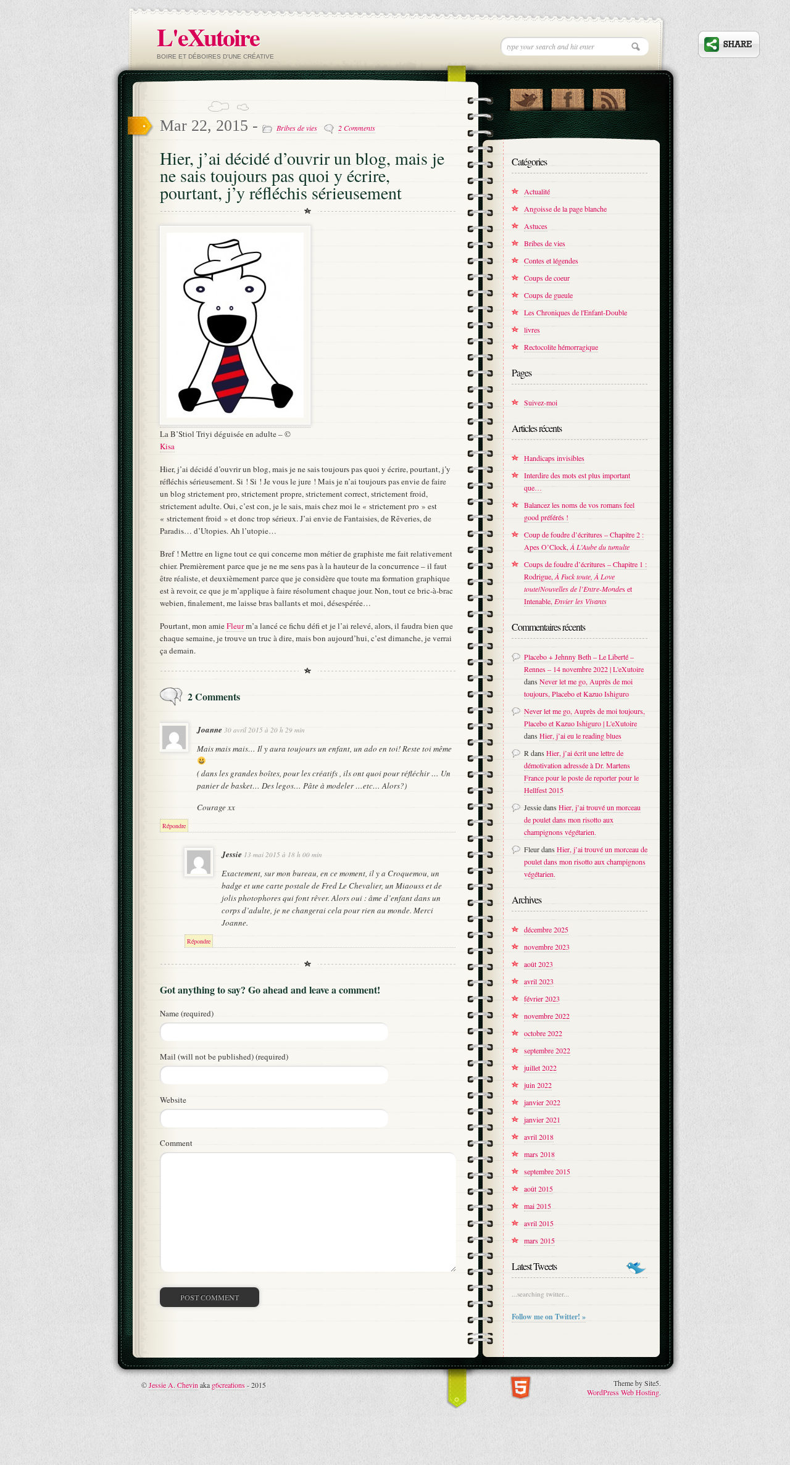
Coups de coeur (547, 278)
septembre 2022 (547, 1050)
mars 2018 (539, 1154)
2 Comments (356, 128)
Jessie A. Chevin (173, 1385)
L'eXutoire (208, 37)
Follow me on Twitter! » (549, 1316)
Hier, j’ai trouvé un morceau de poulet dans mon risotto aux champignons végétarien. (582, 819)
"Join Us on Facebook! (567, 97)
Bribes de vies (296, 128)
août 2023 (538, 964)
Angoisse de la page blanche (565, 209)
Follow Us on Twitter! (526, 97)
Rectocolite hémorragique (561, 347)
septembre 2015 (547, 1171)
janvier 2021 (542, 1119)
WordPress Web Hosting (623, 1392)
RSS (609, 97)
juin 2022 (538, 1085)
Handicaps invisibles (554, 458)
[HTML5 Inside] (520, 1386)
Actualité (537, 191)
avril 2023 (539, 981)
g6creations (228, 1385)
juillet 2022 (540, 1068)
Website (173, 1099)
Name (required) (187, 1013)
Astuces (535, 226)
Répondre (174, 825)
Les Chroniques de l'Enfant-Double (575, 312)
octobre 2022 (543, 1033)
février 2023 (542, 998)
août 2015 (538, 1188)
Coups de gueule (548, 295)
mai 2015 (537, 1206)
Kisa (167, 446)
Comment (176, 1142)
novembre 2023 (547, 947)
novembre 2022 (547, 1016)
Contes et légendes (551, 260)
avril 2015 (539, 1223)
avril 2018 (539, 1137)
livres (532, 329)
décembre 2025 (546, 929)
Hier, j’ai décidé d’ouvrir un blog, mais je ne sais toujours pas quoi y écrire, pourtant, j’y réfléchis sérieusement (302, 175)
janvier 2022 (542, 1102)
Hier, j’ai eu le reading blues (580, 736)
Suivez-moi (540, 402)
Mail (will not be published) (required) (224, 1056)
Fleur (235, 625)
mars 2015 (539, 1240)
